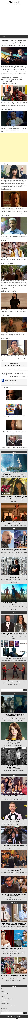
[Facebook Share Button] (8, 365)
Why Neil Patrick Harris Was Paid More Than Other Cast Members (14, 820)
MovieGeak (14, 2)
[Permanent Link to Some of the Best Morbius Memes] (14, 649)
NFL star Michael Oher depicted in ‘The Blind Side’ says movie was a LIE (14, 976)
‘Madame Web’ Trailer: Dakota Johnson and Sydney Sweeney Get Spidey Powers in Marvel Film (14, 497)
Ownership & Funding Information (8, 1006)
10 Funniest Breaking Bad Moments (14, 401)
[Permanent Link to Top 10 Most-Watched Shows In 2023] (14, 786)
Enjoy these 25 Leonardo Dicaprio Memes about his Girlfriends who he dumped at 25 (14, 634)
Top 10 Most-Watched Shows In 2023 (14, 796)
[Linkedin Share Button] (20, 365)
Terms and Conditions (6, 1011)
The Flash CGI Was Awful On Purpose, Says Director (14, 603)
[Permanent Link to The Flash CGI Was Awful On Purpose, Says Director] (14, 593)
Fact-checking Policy (5, 1003)
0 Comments (18, 717)
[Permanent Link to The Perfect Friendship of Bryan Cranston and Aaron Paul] (14, 440)
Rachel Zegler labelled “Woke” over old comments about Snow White (14, 949)
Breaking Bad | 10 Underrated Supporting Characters (14, 42)
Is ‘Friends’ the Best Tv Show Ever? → (18, 376)
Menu (4, 36)
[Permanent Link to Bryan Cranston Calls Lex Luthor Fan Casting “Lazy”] (14, 539)
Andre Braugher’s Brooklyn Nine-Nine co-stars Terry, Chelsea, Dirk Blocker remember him (14, 923)
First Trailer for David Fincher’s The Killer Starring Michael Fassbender (14, 714)
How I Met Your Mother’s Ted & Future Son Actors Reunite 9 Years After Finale (14, 895)
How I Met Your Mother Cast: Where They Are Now (14, 845)
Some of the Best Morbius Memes (14, 658)
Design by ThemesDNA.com (14, 1018)
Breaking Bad (16, 369)
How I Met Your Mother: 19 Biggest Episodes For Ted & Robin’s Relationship (14, 869)
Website (14, 384)
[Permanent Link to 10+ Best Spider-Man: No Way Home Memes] (14, 671)
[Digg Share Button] (17, 365)
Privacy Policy (4, 1008)
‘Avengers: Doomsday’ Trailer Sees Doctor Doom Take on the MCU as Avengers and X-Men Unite (14, 473)
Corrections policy (5, 993)
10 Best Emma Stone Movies (14, 740)
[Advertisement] (14, 21)
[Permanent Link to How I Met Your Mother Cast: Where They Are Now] (14, 835)
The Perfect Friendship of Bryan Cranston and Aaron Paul (14, 447)
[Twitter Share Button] (5, 365)
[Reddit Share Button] (14, 365)
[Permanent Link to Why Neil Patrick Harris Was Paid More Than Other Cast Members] (14, 810)
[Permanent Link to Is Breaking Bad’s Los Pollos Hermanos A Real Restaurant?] (14, 409)
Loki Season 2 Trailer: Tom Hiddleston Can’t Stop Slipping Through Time (14, 522)
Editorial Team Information (7, 998)
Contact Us (3, 991)
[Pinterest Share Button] (11, 365)
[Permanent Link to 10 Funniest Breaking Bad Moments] (14, 395)
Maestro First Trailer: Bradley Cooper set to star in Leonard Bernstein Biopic (14, 766)
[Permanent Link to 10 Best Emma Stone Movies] (14, 731)
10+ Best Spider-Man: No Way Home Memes (14, 681)
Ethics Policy (3, 1001)
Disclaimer (3, 996)
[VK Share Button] (23, 365)
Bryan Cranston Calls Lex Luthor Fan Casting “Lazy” (14, 549)
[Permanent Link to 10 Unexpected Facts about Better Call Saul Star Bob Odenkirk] (14, 425)
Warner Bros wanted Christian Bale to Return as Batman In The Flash (14, 576)
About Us (3, 988)
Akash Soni (22, 45)
